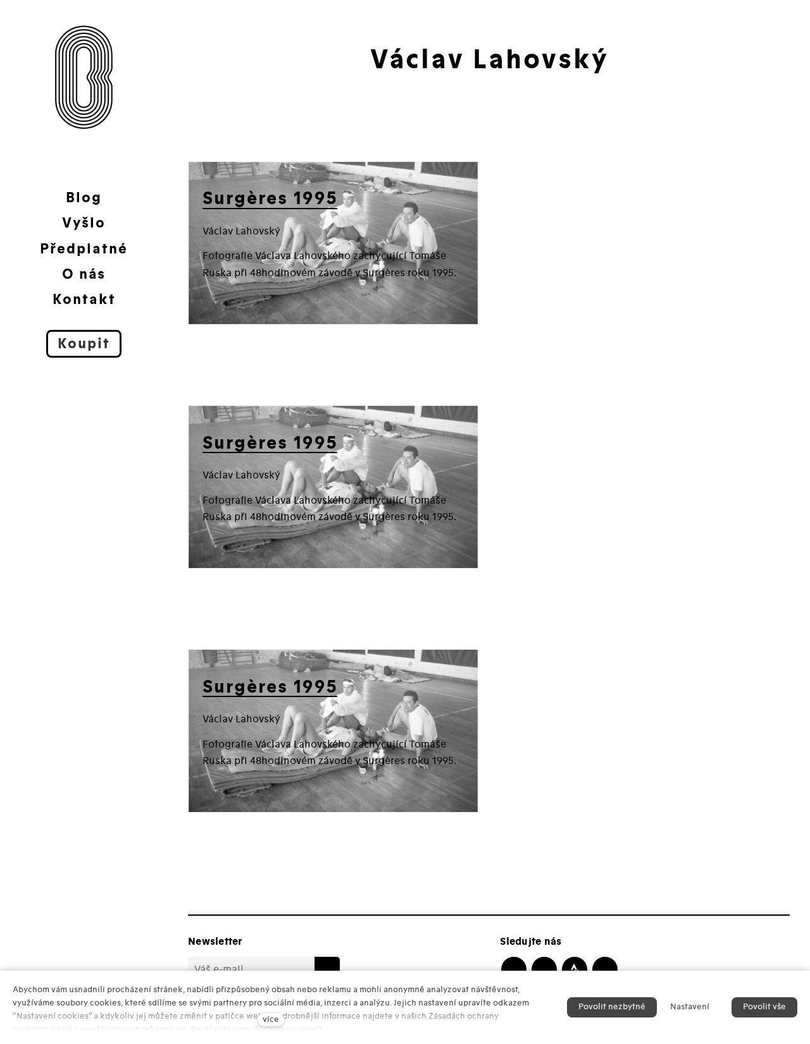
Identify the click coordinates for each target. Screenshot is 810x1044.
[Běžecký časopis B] (84, 77)
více (271, 1019)
